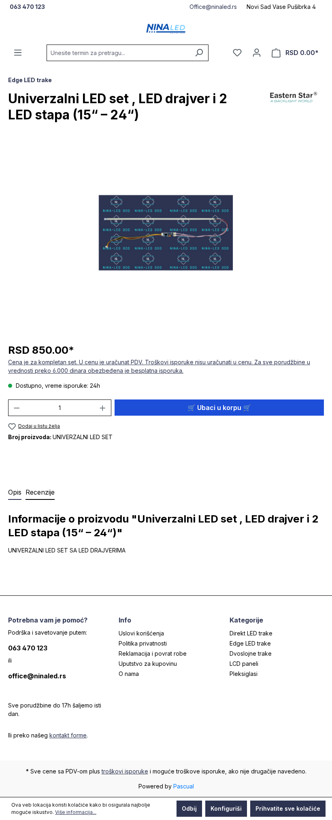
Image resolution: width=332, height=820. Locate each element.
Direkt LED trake (251, 633)
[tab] (14, 492)
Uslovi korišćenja (141, 633)
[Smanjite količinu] (16, 407)
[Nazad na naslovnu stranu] (166, 29)
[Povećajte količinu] (102, 407)
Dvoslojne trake (251, 653)
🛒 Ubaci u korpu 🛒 (219, 408)
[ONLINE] (256, 53)
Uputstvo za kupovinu (148, 663)
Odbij (189, 808)
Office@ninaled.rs (213, 6)
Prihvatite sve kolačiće (287, 808)
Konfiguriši (226, 808)
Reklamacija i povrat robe (153, 653)
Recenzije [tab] (40, 492)
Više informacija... (75, 812)
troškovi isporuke (125, 771)
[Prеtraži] (199, 53)
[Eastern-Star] (293, 110)
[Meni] (18, 53)
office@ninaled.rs (37, 676)
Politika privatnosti (143, 643)
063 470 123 (27, 648)
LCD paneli (244, 663)
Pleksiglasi (244, 673)
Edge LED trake (250, 643)
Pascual (183, 786)
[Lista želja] (237, 53)
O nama (129, 673)
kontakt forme (68, 735)
